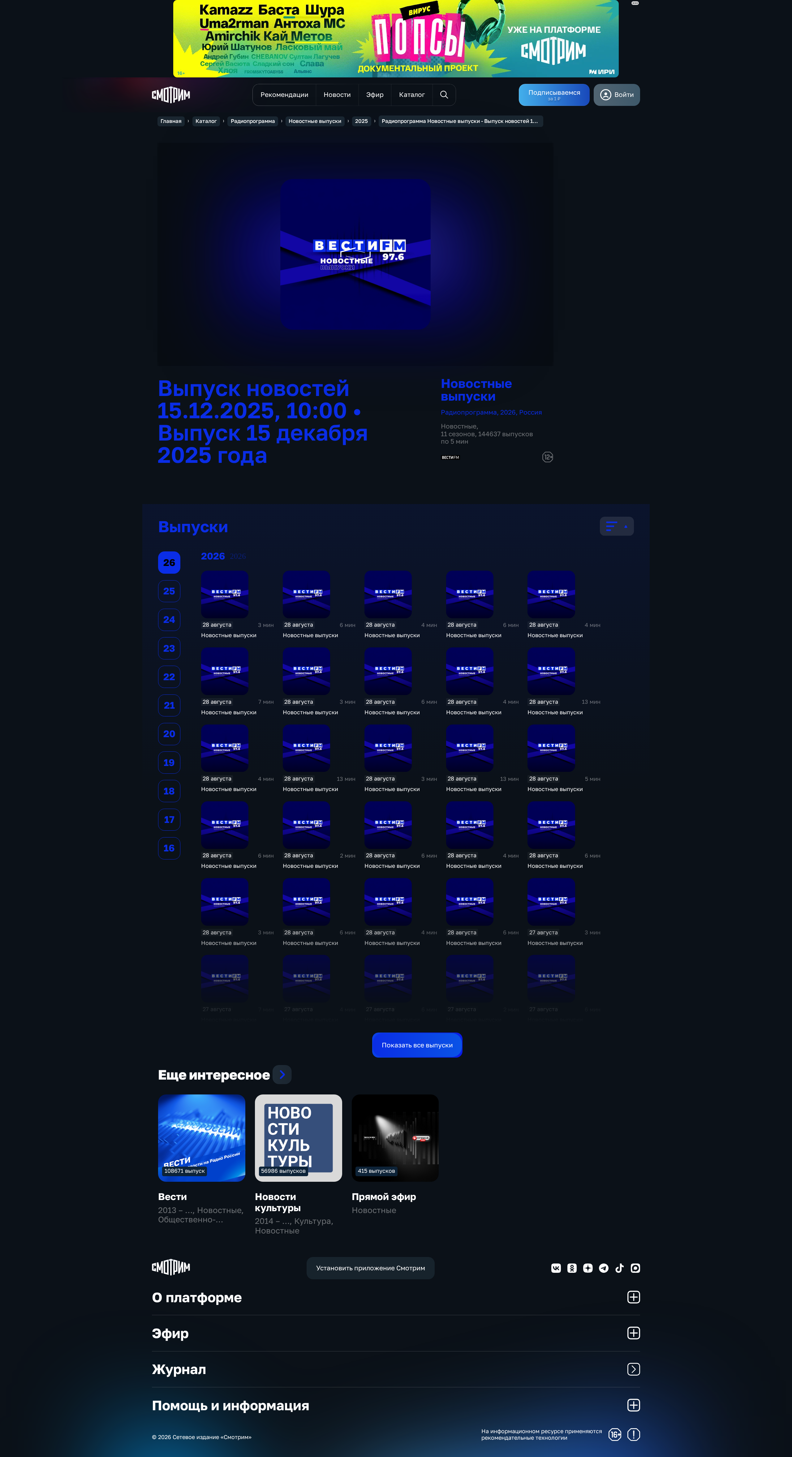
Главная (171, 121)
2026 (508, 412)
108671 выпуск (185, 1170)
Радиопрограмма (253, 121)
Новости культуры (278, 1202)
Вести (172, 1196)
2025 (361, 121)
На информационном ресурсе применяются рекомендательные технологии (541, 1434)
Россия (530, 412)
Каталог (206, 121)
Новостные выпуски (315, 121)
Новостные (458, 426)
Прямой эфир (384, 1196)
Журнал (179, 1369)
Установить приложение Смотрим (370, 1268)
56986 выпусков (283, 1170)
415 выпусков (376, 1170)
